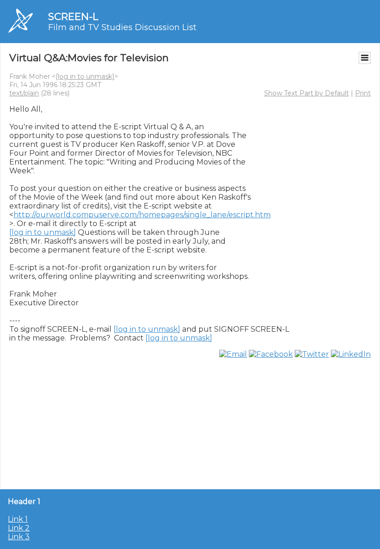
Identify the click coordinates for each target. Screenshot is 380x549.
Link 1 (18, 519)
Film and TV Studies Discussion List (122, 27)
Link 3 (19, 536)
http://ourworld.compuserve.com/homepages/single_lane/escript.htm (142, 214)
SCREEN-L (73, 16)
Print (363, 93)
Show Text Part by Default (306, 93)
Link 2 (19, 528)
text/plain (24, 93)
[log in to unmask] (85, 76)
